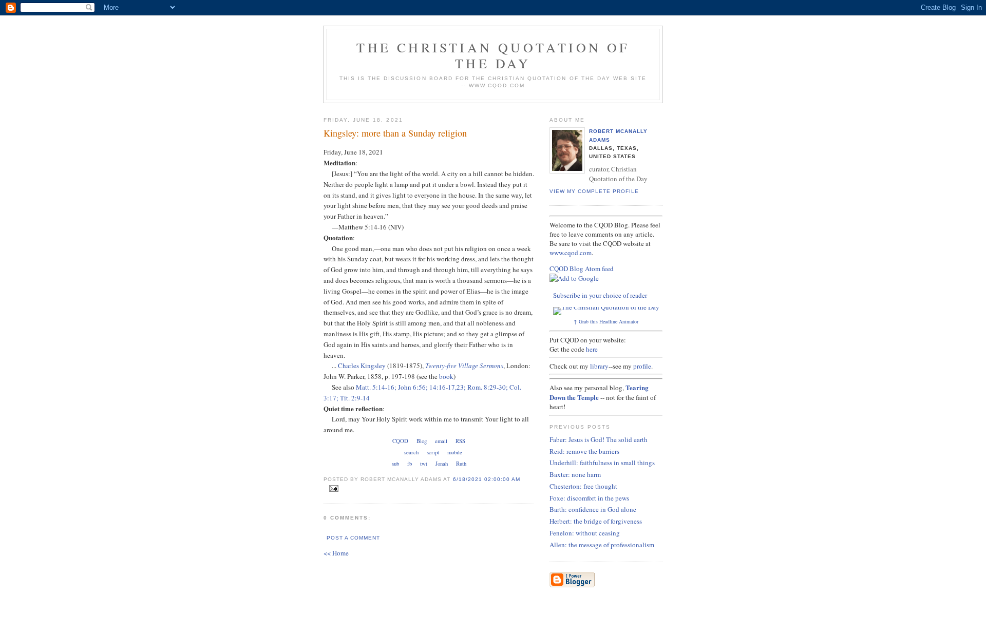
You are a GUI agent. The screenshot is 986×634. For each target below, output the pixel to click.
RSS (460, 441)
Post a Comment (353, 538)
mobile (454, 452)
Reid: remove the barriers (584, 451)
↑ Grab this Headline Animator (606, 321)
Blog (421, 441)
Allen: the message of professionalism (601, 544)
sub (395, 463)
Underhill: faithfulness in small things (602, 462)
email (441, 441)
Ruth (461, 463)
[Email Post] (332, 488)
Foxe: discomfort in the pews (589, 498)
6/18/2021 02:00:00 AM (486, 479)
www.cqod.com (570, 252)
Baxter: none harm (575, 474)
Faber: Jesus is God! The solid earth (598, 439)
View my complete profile (594, 191)
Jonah (441, 463)
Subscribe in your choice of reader (600, 295)
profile (642, 366)
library (599, 366)
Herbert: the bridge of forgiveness (595, 521)
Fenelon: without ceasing (584, 532)
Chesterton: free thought (583, 486)
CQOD (400, 441)
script (433, 452)
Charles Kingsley (362, 365)
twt (423, 463)
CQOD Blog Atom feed (581, 268)
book (446, 376)
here (592, 349)
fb (409, 463)
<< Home (336, 553)
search (411, 452)
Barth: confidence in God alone (592, 509)
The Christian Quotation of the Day (492, 55)
